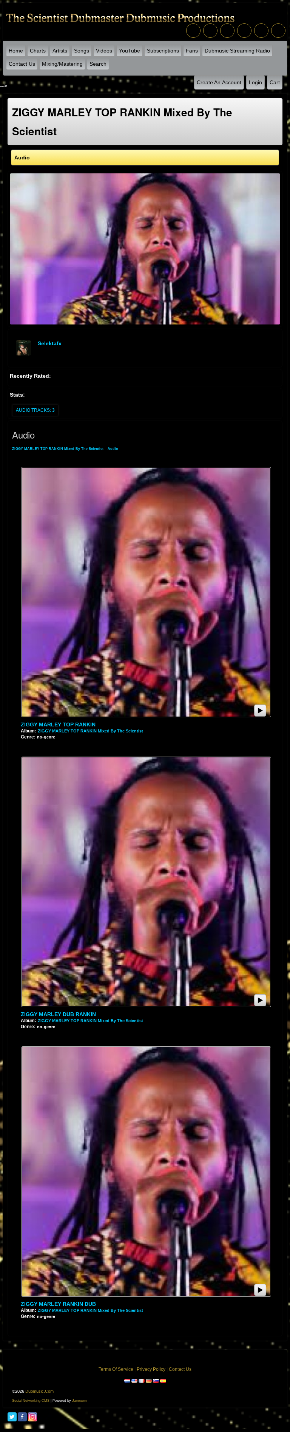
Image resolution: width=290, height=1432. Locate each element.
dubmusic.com (39, 1391)
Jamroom (79, 1401)
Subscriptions (163, 51)
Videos (104, 51)
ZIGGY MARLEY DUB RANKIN (58, 1014)
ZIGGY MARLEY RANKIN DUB (58, 1304)
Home (16, 51)
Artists (59, 51)
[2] (27, 743)
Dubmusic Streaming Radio (237, 51)
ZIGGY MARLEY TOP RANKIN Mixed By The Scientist (57, 449)
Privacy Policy (151, 1369)
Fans (192, 51)
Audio (113, 449)
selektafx (50, 343)
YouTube (129, 51)
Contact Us (22, 64)
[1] (24, 743)
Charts (38, 51)
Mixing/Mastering (62, 64)
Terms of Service (116, 1369)
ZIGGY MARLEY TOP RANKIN (58, 724)
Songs (81, 51)
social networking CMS (30, 1401)
